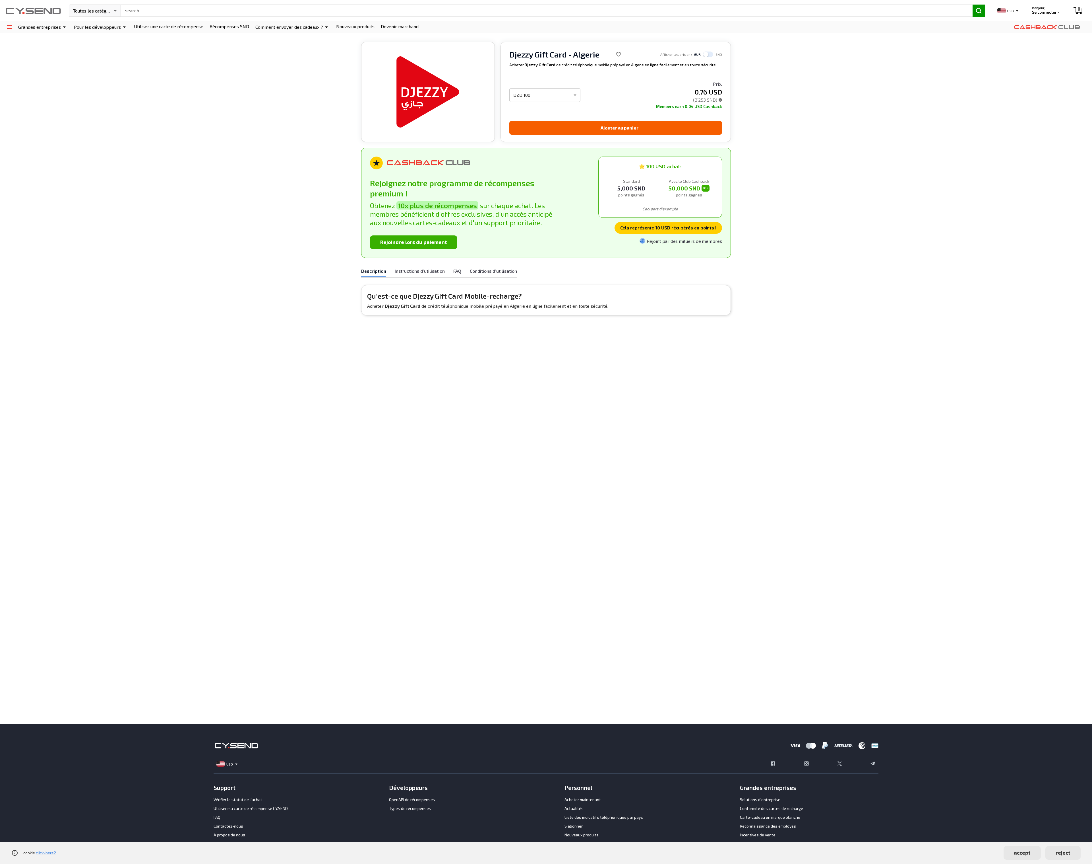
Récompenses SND (229, 26)
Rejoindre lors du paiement (413, 242)
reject (1063, 852)
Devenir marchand (400, 26)
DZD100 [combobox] (521, 95)
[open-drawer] (9, 27)
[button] (43, 27)
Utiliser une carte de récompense (168, 26)
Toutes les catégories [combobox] (95, 10)
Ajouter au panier (619, 127)
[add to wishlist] (618, 54)
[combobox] (544, 10)
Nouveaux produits (355, 26)
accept (1022, 852)
